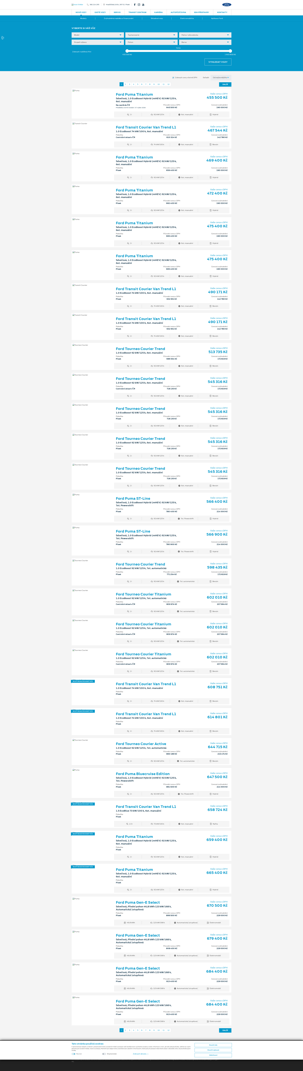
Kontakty (222, 12)
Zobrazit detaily (140, 1054)
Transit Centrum (137, 12)
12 (168, 84)
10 (159, 84)
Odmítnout (213, 1055)
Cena (178, 48)
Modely (83, 18)
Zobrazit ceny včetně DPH (186, 77)
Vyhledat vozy (217, 62)
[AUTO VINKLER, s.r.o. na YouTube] (144, 4)
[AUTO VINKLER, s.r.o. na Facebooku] (136, 4)
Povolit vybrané (213, 1050)
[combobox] (98, 35)
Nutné (79, 1054)
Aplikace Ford (217, 18)
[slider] (127, 51)
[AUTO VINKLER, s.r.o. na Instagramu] (140, 4)
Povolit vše (213, 1045)
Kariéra (158, 12)
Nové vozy (81, 12)
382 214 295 (94, 5)
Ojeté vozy (100, 12)
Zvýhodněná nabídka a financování (118, 18)
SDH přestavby (201, 12)
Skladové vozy (157, 18)
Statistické (112, 1054)
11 (164, 84)
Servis (117, 12)
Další (225, 84)
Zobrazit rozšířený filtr (81, 51)
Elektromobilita (187, 18)
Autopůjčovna (178, 12)
